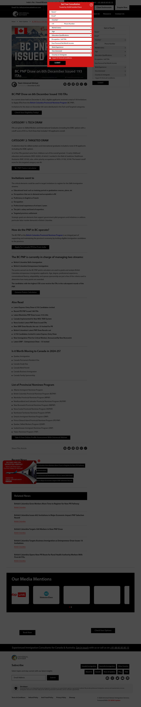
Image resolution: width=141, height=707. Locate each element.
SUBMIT (57, 63)
